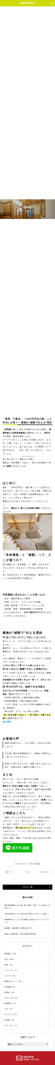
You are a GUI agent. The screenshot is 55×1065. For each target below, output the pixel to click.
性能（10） (9, 965)
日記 (38, 864)
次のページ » (45, 872)
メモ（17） (9, 1009)
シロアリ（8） (10, 976)
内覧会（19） (10, 992)
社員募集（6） (10, 987)
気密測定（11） (10, 1003)
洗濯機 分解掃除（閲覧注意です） (19, 928)
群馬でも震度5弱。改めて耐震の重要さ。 (21, 934)
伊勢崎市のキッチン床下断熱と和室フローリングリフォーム (27, 921)
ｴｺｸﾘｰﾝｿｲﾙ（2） (11, 998)
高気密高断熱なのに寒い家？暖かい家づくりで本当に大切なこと (27, 906)
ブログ (32, 864)
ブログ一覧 (27, 887)
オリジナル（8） (11, 1014)
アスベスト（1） (11, 1025)
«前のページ (9, 872)
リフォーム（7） (11, 970)
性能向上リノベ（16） (13, 981)
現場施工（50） (10, 954)
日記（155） (9, 959)
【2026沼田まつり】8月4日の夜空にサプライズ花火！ (26, 914)
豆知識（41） (10, 1020)
